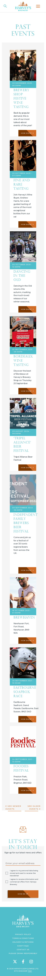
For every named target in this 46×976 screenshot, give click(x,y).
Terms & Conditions (23, 938)
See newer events (13, 807)
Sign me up (23, 894)
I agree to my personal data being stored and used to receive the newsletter (24, 873)
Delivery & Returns (23, 942)
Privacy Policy (23, 934)
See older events (34, 807)
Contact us (23, 950)
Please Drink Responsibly (23, 953)
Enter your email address (20, 863)
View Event (27, 133)
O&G (30, 971)
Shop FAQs (23, 946)
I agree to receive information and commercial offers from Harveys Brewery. (24, 881)
